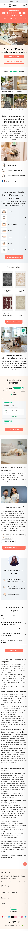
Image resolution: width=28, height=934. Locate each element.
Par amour (5, 898)
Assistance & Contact (9, 893)
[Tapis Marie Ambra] (20, 279)
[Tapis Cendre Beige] (20, 303)
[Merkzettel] (24, 5)
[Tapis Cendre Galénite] (7, 279)
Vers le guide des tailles (14, 257)
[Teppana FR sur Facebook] (5, 886)
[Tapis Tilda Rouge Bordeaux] (7, 303)
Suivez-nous (5, 872)
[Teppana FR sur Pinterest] (8, 886)
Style (3, 903)
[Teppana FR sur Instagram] (2, 886)
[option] (14, 1)
